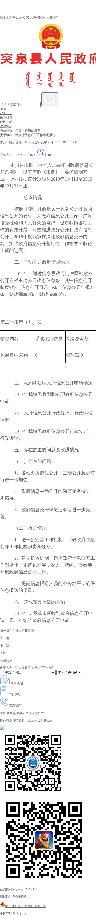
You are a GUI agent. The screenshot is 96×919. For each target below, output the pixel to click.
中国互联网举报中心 (14, 913)
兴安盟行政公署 (42, 668)
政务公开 (6, 113)
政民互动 (6, 122)
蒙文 (22, 17)
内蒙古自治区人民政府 (15, 668)
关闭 (3, 653)
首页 (3, 109)
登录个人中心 (9, 17)
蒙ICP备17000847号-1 (14, 897)
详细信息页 (32, 130)
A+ (17, 155)
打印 (48, 155)
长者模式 (52, 17)
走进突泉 (6, 126)
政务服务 (6, 117)
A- (24, 155)
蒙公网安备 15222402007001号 (25, 906)
